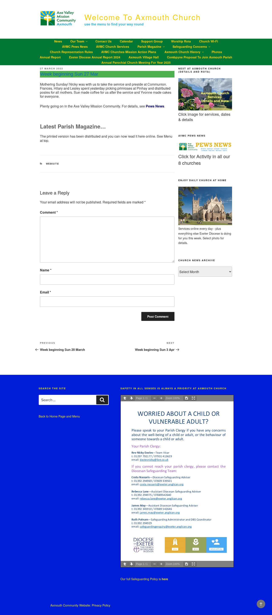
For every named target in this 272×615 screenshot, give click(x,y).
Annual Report (50, 57)
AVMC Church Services (112, 46)
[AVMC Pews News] (205, 151)
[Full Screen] (193, 398)
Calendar (126, 41)
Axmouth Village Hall (144, 57)
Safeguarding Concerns (190, 46)
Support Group (152, 41)
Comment (49, 212)
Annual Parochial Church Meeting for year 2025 (136, 62)
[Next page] (131, 398)
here (165, 579)
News (58, 41)
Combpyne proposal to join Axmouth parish (199, 57)
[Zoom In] (161, 398)
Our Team (77, 41)
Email (45, 292)
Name (45, 270)
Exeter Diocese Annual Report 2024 (94, 57)
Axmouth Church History (182, 52)
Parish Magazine (149, 46)
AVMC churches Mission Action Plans (128, 52)
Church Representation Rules (71, 52)
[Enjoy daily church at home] (205, 224)
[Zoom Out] (154, 398)
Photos (217, 52)
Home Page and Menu (65, 416)
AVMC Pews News (75, 46)
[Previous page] (125, 398)
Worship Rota (181, 41)
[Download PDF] (186, 398)
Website (52, 163)
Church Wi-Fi (208, 41)
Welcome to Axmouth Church (142, 16)
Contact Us (103, 41)
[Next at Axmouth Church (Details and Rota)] (205, 109)
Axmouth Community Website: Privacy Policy (80, 605)
